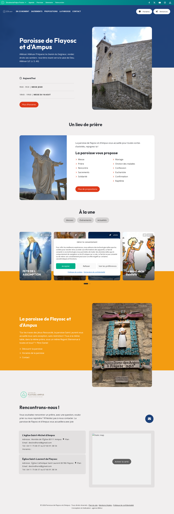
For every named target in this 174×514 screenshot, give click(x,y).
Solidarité (82, 176)
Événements (85, 220)
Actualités (102, 220)
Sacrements (83, 172)
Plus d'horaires (29, 104)
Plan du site (93, 505)
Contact (25, 357)
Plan (66, 439)
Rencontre (83, 168)
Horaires (146, 11)
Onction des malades (125, 163)
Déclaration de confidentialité (94, 272)
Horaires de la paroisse (33, 353)
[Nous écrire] (149, 419)
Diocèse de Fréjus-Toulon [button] (15, 2)
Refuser (86, 266)
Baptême (119, 180)
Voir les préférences (108, 266)
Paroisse (40, 2)
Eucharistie (120, 172)
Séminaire (49, 2)
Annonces (163, 11)
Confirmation (121, 176)
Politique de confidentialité (123, 505)
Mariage (119, 159)
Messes (69, 220)
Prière (81, 163)
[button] (86, 283)
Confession (120, 168)
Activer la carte (122, 461)
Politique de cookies (75, 272)
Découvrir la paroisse (32, 348)
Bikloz (100, 508)
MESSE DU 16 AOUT (42, 95)
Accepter (66, 266)
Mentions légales (105, 505)
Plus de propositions (87, 189)
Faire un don (59, 2)
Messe (81, 159)
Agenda (31, 2)
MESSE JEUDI (37, 87)
